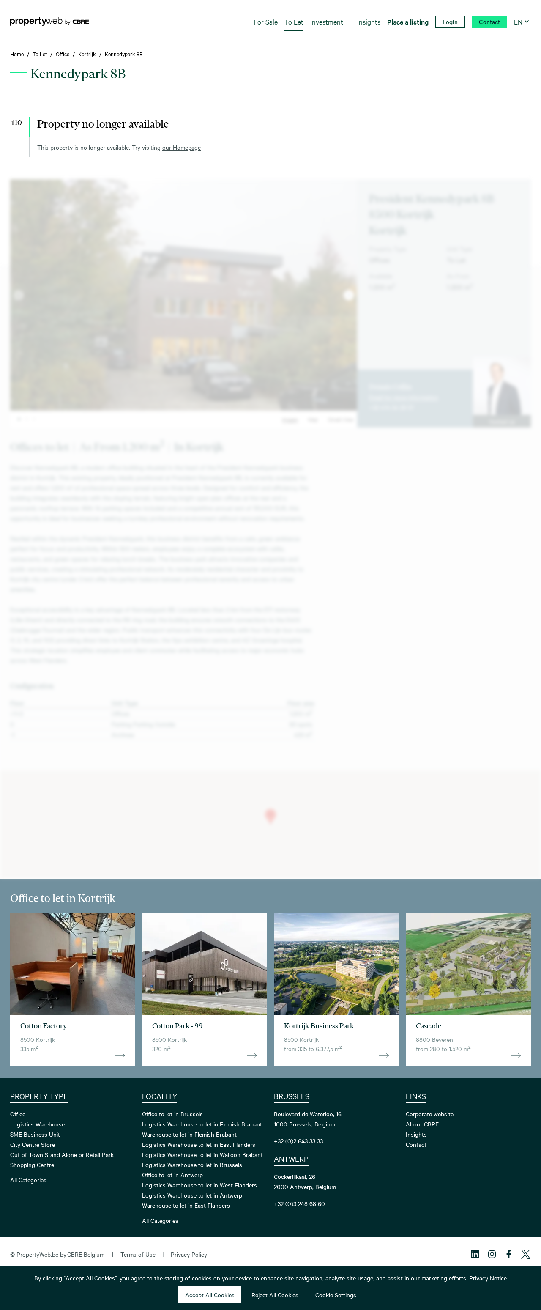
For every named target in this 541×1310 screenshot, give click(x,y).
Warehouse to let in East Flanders (186, 1205)
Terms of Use (138, 1254)
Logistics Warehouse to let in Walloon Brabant (202, 1154)
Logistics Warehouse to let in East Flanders (198, 1144)
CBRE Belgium (85, 1254)
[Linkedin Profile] (475, 1254)
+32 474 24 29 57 (391, 407)
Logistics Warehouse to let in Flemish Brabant (202, 1124)
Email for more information (403, 397)
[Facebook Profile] (509, 1254)
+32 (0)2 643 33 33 (298, 1141)
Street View (341, 419)
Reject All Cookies (274, 1295)
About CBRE (422, 1124)
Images (290, 419)
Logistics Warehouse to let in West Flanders (199, 1185)
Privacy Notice (488, 1278)
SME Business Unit (35, 1134)
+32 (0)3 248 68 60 (299, 1203)
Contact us (502, 421)
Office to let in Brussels (172, 1114)
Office (17, 1114)
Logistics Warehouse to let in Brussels (192, 1164)
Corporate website (430, 1114)
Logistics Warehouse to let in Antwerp (192, 1195)
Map (313, 419)
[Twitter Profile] (526, 1254)
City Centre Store (32, 1144)
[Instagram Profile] (492, 1254)
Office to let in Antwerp (172, 1174)
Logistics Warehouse (37, 1124)
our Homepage (181, 147)
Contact (416, 1144)
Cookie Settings (335, 1295)
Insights (416, 1134)
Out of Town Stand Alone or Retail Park (62, 1154)
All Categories (28, 1180)
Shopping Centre (32, 1164)
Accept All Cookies (210, 1295)
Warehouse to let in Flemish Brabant (189, 1134)
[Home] (49, 21)
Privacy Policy (189, 1254)
